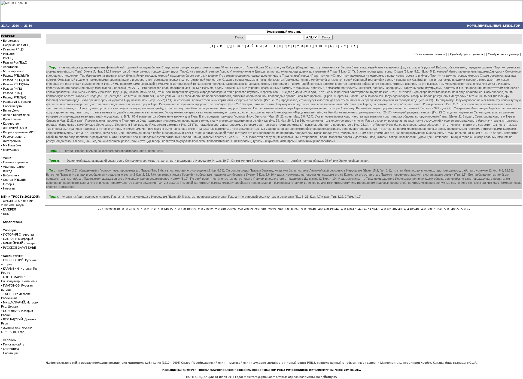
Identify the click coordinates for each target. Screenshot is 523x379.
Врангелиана (12, 119)
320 (269, 209)
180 (189, 209)
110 (149, 209)
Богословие (11, 40)
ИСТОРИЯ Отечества (18, 234)
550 (457, 209)
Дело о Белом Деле (16, 114)
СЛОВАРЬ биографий (18, 238)
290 (252, 209)
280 (246, 209)
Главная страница (15, 162)
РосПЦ (8, 58)
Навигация (10, 353)
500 (429, 209)
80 (134, 209)
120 (154, 209)
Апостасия (10, 66)
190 (194, 209)
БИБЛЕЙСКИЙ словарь (19, 243)
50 (122, 209)
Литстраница (12, 141)
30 (114, 209)
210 (206, 209)
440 (337, 209)
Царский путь (12, 106)
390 (309, 209)
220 (211, 209)
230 (217, 209)
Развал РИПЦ (12, 88)
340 (280, 209)
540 (452, 209)
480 (383, 209)
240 (223, 209)
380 (303, 209)
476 (360, 209)
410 (320, 209)
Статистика (11, 348)
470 (354, 209)
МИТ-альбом (12, 145)
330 (274, 209)
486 (417, 209)
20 (110, 209)
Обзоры (8, 184)
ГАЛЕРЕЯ (9, 209)
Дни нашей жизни (15, 128)
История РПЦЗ (13, 49)
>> (468, 209)
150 (171, 209)
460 (349, 209)
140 (166, 209)
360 (292, 209)
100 (143, 209)
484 (406, 209)
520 (440, 209)
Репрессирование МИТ (19, 132)
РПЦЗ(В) (9, 53)
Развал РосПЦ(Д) (15, 62)
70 (130, 209)
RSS (6, 213)
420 (326, 209)
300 (257, 209)
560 (463, 209)
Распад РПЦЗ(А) (14, 97)
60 (126, 209)
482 (395, 209)
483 (400, 209)
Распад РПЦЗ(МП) (16, 75)
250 (229, 209)
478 (372, 209)
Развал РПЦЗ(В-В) (16, 80)
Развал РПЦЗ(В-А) (16, 84)
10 (106, 209)
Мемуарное (11, 149)
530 (446, 209)
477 (366, 209)
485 (412, 209)
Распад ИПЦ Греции (17, 101)
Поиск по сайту (13, 344)
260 (234, 209)
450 (343, 209)
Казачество (11, 123)
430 (332, 209)
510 (435, 209)
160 (177, 209)
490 (423, 209)
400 (314, 209)
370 (297, 209)
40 (118, 209)
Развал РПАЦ (12, 93)
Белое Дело (11, 110)
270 (240, 209)
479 (377, 209)
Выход (7, 171)
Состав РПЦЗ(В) (14, 179)
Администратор (14, 166)
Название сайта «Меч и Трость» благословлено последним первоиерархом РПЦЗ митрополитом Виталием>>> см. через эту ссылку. (261, 369)
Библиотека (11, 175)
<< (99, 209)
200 (200, 209)
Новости (9, 188)
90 (138, 209)
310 (263, 209)
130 (160, 209)
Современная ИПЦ (16, 45)
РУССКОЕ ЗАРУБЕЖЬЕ (19, 247)
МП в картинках (14, 71)
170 (183, 209)
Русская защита (14, 136)
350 (286, 209)
